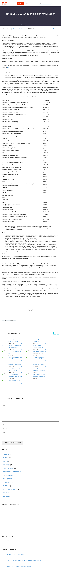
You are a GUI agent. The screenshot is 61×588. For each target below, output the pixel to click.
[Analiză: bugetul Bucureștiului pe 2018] (29, 347)
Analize (5, 461)
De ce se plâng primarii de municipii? (15, 358)
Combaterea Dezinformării (12, 472)
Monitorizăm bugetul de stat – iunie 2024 (14, 381)
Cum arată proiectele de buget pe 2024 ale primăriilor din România (14, 341)
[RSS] (33, 575)
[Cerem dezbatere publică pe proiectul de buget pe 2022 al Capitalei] (5, 365)
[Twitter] (5, 325)
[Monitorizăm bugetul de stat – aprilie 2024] (5, 371)
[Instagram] (31, 575)
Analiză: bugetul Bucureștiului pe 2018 (38, 346)
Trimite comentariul (12, 442)
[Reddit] (14, 325)
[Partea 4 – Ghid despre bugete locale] (29, 342)
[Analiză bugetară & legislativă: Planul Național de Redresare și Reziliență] (5, 376)
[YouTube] (35, 575)
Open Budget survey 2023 (39, 351)
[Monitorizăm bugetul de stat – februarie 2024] (29, 359)
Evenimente (7, 482)
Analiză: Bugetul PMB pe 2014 (14, 352)
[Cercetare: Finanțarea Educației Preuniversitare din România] (29, 365)
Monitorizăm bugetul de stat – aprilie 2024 (14, 369)
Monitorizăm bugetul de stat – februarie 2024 (38, 358)
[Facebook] (2, 325)
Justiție (5, 486)
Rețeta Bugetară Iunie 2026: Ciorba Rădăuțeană (19, 566)
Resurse (6, 496)
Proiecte (6, 493)
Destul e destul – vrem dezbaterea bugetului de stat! (39, 370)
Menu (26, 3)
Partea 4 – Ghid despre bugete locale (38, 340)
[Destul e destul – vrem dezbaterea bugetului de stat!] (29, 371)
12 (21, 355)
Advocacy (14, 29)
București (6, 465)
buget (5, 320)
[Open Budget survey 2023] (29, 353)
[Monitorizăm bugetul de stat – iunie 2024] (5, 382)
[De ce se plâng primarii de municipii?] (5, 359)
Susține (20, 3)
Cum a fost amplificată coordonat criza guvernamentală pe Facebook (24, 560)
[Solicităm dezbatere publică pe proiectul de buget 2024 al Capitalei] (29, 376)
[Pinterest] (7, 325)
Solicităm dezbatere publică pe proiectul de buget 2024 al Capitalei (39, 376)
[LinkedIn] (12, 325)
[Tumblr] (9, 325)
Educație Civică (8, 475)
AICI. (8, 67)
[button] (54, 333)
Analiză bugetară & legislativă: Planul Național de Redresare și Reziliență (15, 376)
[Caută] (50, 3)
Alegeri (5, 458)
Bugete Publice (22, 29)
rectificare (12, 320)
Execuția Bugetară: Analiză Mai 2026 (16, 554)
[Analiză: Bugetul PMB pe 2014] (5, 353)
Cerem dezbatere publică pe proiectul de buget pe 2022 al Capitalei (14, 364)
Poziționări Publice (9, 489)
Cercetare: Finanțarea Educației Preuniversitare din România (39, 364)
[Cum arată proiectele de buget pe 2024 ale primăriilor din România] (5, 342)
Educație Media (8, 479)
